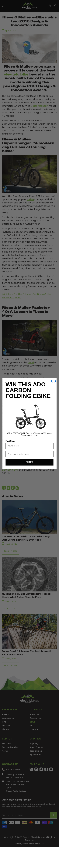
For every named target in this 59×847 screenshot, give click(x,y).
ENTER (29, 462)
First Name (10, 441)
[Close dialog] (53, 381)
